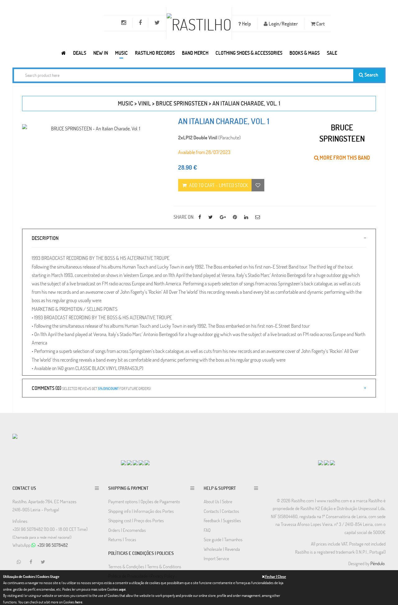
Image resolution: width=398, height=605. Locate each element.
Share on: (184, 216)
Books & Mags (304, 52)
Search (370, 74)
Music (121, 52)
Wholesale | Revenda (222, 549)
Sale (332, 52)
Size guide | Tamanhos (223, 539)
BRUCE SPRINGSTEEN (181, 103)
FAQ (207, 530)
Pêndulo (377, 563)
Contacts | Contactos (221, 511)
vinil (144, 103)
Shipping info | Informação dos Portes (141, 511)
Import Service (216, 558)
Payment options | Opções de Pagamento (144, 501)
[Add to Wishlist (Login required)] (258, 185)
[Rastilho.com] (63, 53)
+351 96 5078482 (52, 545)
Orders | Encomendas (127, 530)
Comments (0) (91, 388)
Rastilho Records (155, 52)
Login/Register (283, 23)
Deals (79, 52)
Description (45, 238)
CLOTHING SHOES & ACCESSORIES (248, 52)
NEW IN (100, 52)
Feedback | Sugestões (222, 520)
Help (246, 23)
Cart (320, 23)
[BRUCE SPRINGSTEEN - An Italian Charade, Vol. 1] (93, 128)
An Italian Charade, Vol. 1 (246, 103)
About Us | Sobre (218, 501)
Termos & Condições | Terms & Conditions (144, 566)
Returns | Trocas (122, 539)
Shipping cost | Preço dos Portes (136, 520)
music (125, 103)
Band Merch (195, 52)
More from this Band (344, 157)
